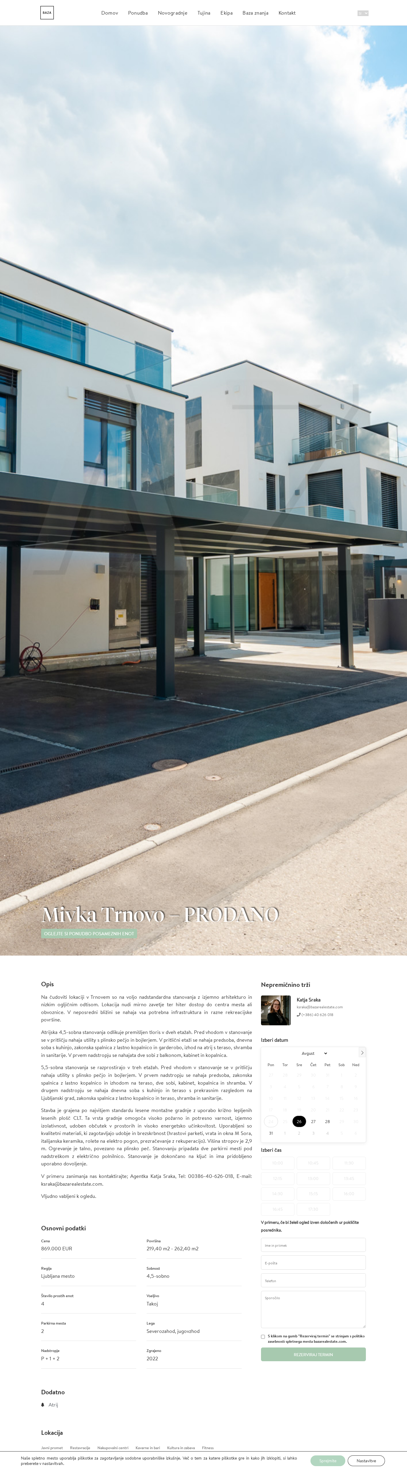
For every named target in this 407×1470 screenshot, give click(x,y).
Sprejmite (327, 1461)
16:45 (278, 1209)
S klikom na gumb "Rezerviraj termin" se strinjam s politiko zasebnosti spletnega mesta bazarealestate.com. (316, 1338)
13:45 (349, 1178)
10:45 (313, 1163)
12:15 (277, 1178)
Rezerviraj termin (313, 1355)
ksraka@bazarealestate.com (320, 1007)
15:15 (313, 1194)
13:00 (313, 1178)
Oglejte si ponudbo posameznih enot (89, 933)
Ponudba (138, 12)
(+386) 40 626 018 (317, 1015)
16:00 (349, 1194)
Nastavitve (366, 1461)
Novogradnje (173, 12)
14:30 (277, 1194)
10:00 (277, 1163)
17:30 (313, 1209)
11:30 (349, 1163)
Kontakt (287, 12)
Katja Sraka (309, 999)
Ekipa (226, 12)
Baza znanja (255, 12)
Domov (109, 12)
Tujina (204, 12)
